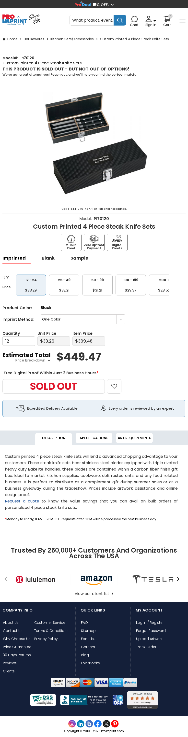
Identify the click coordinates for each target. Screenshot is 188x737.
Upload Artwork (149, 639)
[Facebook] (98, 724)
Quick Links (93, 610)
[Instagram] (72, 724)
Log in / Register (150, 623)
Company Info (17, 610)
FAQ (84, 623)
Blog (85, 655)
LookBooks (90, 663)
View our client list (92, 594)
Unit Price (46, 333)
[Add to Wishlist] (117, 383)
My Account (149, 610)
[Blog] (89, 724)
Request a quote (22, 501)
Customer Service (49, 623)
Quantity (11, 333)
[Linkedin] (80, 724)
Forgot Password (151, 631)
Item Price (82, 333)
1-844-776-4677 (80, 209)
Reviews (10, 663)
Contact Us (13, 631)
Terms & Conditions (51, 631)
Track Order (146, 647)
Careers (88, 647)
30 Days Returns (17, 655)
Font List (88, 639)
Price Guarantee (17, 647)
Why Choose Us (16, 639)
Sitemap (88, 631)
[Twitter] (106, 724)
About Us (11, 623)
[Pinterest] (115, 724)
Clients (9, 671)
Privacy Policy (46, 639)
